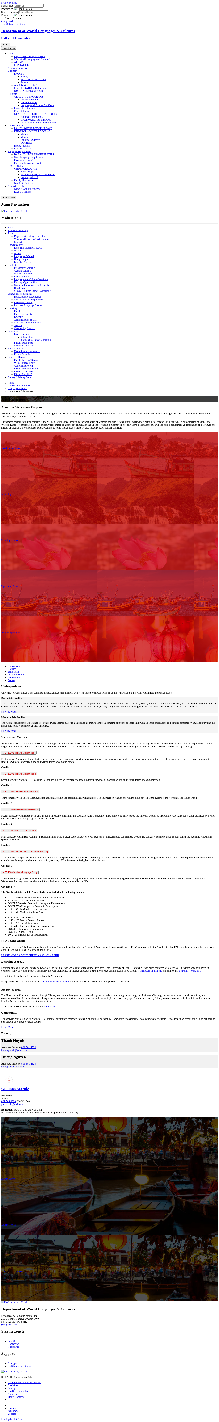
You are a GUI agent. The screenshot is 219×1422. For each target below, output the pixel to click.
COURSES (26, 142)
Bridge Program (22, 145)
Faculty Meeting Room (26, 360)
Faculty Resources (23, 180)
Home (11, 227)
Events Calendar (22, 191)
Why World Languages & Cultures (31, 239)
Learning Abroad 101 (190, 970)
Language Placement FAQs (28, 247)
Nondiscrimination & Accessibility (25, 1382)
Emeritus (25, 82)
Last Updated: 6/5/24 (12, 1419)
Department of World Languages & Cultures (38, 31)
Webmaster (13, 1346)
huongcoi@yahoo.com (12, 1066)
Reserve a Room (16, 357)
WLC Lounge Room (24, 362)
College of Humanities (15, 38)
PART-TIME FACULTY (33, 79)
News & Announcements (27, 188)
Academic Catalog (10, 448)
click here (51, 1006)
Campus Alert (8, 21)
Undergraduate (15, 125)
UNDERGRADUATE (26, 168)
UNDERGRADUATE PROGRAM (32, 131)
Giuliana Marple (15, 1089)
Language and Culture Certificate (37, 105)
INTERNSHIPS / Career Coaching (38, 174)
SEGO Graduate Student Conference (39, 122)
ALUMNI (19, 62)
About (11, 53)
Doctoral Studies (29, 102)
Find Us (12, 1341)
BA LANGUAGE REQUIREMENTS (34, 154)
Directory (12, 70)
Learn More (7, 1027)
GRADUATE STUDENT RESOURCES (35, 114)
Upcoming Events (10, 586)
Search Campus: (9, 12)
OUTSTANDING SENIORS (29, 91)
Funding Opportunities (32, 116)
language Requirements (19, 151)
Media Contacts (16, 1396)
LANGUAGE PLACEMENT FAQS (33, 128)
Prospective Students (24, 108)
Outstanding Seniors (24, 328)
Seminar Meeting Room (26, 368)
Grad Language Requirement (29, 157)
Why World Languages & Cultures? (32, 59)
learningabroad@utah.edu (56, 981)
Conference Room (23, 365)
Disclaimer (13, 1385)
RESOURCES (15, 165)
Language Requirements (20, 293)
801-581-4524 (28, 1047)
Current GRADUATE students (30, 88)
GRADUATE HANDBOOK (36, 119)
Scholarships (27, 171)
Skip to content (9, 2)
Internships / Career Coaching (36, 339)
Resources (13, 331)
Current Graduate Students (27, 322)
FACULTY (20, 73)
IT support (13, 1363)
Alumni (18, 325)
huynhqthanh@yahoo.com (14, 1050)
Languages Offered (30, 140)
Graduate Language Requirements (31, 285)
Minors (24, 137)
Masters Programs (30, 99)
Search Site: (7, 5)
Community (14, 677)
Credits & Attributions (19, 1391)
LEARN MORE (9, 712)
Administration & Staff (25, 85)
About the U (14, 1394)
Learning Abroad (22, 148)
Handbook (19, 288)
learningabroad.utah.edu (150, 970)
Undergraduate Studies (19, 385)
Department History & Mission (29, 56)
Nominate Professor (24, 183)
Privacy (11, 1388)
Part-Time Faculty (23, 314)
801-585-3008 (8, 1101)
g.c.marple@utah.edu (12, 1104)
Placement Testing (23, 160)
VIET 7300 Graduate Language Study (20, 872)
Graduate (12, 93)
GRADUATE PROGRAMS (28, 96)
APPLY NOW (8, 1225)
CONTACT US (22, 65)
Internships (6, 494)
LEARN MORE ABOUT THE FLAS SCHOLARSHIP (30, 955)
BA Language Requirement (28, 296)
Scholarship (14, 671)
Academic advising (17, 68)
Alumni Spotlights (10, 632)
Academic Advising (18, 230)
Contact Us (19, 242)
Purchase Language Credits (28, 163)
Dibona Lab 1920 (23, 374)
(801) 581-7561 (9, 1324)
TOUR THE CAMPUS (13, 1271)
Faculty (24, 76)
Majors (24, 134)
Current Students (22, 111)
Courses (12, 668)
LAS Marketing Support (20, 1366)
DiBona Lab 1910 (23, 371)
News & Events (16, 186)
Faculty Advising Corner (20, 377)
